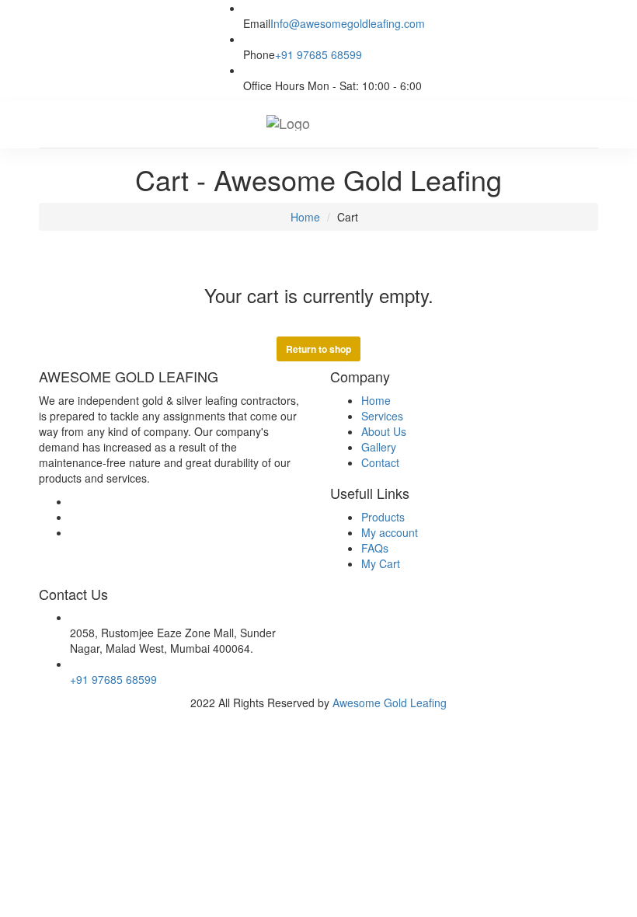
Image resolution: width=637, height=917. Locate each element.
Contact (380, 462)
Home (303, 217)
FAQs (374, 548)
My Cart (380, 563)
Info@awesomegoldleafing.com (347, 23)
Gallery (378, 447)
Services (382, 416)
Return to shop (318, 349)
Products (383, 517)
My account (389, 532)
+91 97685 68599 (318, 54)
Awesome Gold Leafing (389, 702)
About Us (383, 431)
